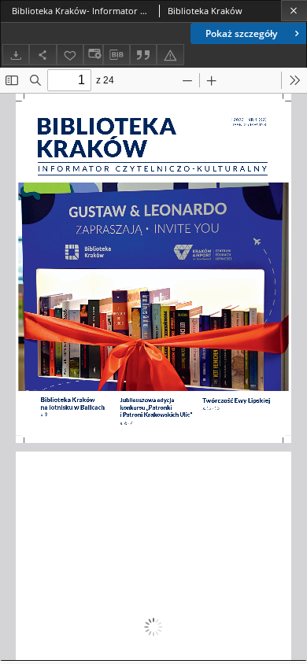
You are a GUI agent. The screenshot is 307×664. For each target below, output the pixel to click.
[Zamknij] (294, 10)
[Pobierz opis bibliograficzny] (116, 55)
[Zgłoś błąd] (170, 54)
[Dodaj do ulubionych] (70, 54)
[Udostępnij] (42, 54)
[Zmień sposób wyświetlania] (92, 54)
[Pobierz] (15, 54)
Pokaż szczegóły (241, 33)
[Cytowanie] (143, 54)
